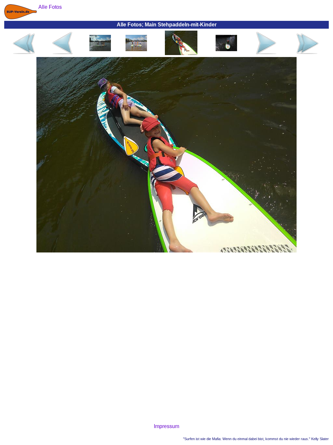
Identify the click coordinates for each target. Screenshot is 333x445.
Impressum (166, 426)
